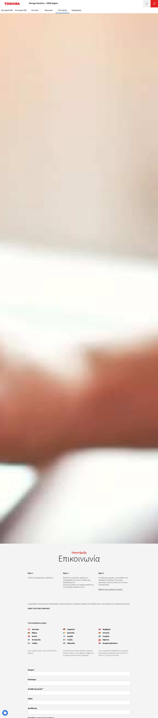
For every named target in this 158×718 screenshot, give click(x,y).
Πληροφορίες (76, 10)
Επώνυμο (32, 679)
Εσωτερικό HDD (21, 10)
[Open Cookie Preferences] (5, 715)
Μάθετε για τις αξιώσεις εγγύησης (110, 589)
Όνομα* (31, 670)
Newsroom (49, 10)
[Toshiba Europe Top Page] (12, 4)
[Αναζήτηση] (154, 3)
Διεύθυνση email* (36, 689)
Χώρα (30, 698)
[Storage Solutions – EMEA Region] (43, 3)
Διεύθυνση (32, 708)
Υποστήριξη (62, 10)
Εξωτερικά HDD (7, 10)
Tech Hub (34, 10)
